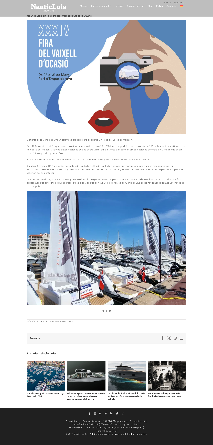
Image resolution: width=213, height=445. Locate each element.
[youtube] (100, 413)
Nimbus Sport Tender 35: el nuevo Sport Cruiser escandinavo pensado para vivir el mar (82, 375)
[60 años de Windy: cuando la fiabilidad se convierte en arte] (167, 376)
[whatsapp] (123, 413)
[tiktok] (117, 413)
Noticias (43, 321)
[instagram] (95, 413)
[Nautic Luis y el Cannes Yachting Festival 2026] (46, 376)
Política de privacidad (101, 434)
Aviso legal (120, 434)
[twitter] (105, 413)
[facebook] (90, 413)
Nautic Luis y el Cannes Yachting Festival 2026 (42, 375)
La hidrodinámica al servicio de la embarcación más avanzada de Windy (123, 375)
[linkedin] (111, 413)
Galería (49, 375)
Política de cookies (137, 434)
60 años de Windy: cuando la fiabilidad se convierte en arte (163, 375)
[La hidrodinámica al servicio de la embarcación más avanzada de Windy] (127, 376)
